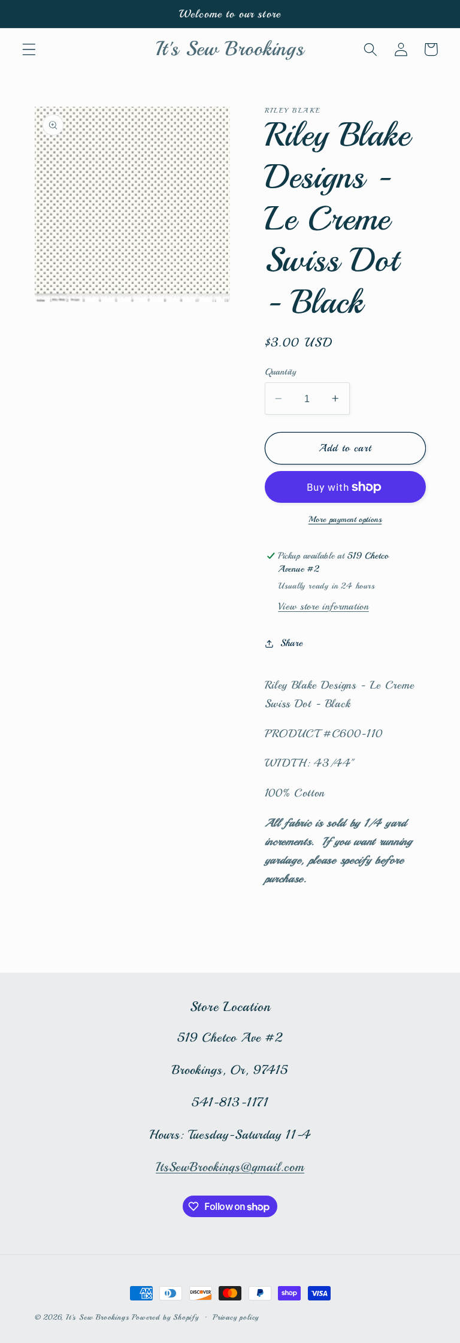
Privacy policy (236, 1317)
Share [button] (291, 643)
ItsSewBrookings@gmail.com (230, 1167)
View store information (323, 606)
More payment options (345, 519)
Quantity (280, 371)
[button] (29, 49)
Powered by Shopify (165, 1317)
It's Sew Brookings (97, 1317)
